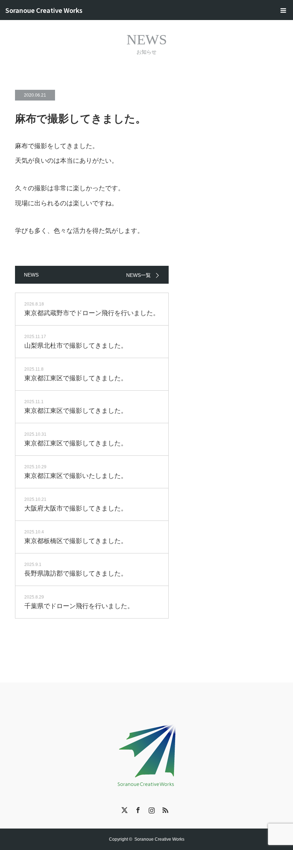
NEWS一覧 (138, 275)
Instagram (150, 808)
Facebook (137, 808)
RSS (164, 808)
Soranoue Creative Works (44, 10)
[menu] (283, 10)
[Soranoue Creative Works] (146, 753)
